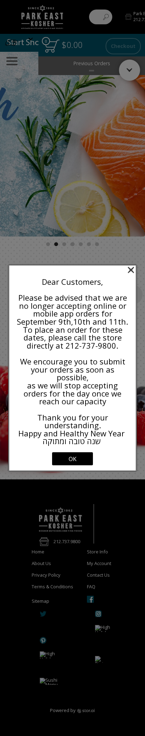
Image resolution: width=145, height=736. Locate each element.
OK (72, 459)
